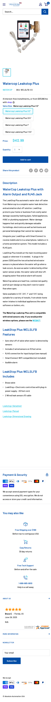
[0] (46, 4)
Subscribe (12, 660)
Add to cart (25, 159)
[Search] (44, 12)
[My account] (40, 4)
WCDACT (36, 320)
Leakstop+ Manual (11, 411)
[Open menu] (4, 4)
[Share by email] (46, 170)
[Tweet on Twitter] (41, 170)
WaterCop (7, 90)
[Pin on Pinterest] (36, 170)
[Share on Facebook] (31, 170)
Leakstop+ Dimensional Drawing (17, 416)
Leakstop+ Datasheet (12, 406)
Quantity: (7, 149)
